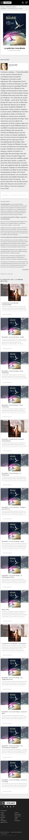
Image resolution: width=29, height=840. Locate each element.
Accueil (3, 6)
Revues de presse (11, 6)
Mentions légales (5, 832)
